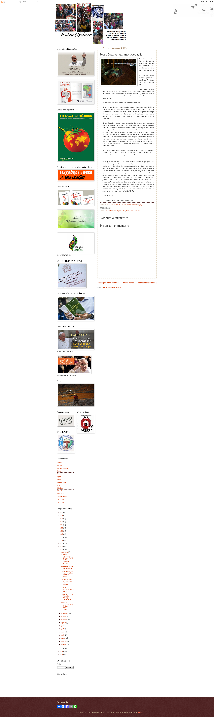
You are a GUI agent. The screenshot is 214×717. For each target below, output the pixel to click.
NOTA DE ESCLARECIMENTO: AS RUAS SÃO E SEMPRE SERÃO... (67, 559)
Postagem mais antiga (147, 283)
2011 (61, 654)
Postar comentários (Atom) (112, 287)
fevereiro (64, 641)
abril (63, 635)
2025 (61, 515)
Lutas (123, 211)
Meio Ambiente (62, 491)
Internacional (61, 482)
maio (63, 632)
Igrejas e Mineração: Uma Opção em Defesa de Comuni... (67, 606)
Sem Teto (137, 211)
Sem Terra (129, 211)
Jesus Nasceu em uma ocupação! (67, 567)
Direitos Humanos (110, 211)
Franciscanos (61, 474)
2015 (61, 546)
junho (63, 629)
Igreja (119, 211)
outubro (64, 616)
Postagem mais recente (108, 283)
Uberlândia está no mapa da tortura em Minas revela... (67, 573)
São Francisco (62, 496)
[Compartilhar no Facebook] (107, 208)
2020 (61, 531)
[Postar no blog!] (103, 208)
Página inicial (128, 283)
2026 (61, 512)
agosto (63, 623)
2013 (61, 648)
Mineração (60, 494)
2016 (61, 543)
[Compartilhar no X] (105, 208)
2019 (61, 534)
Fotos (59, 471)
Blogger (140, 712)
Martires (60, 488)
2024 (61, 519)
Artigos (59, 462)
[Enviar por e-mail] (101, 208)
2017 (61, 540)
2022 (61, 525)
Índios (59, 479)
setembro (64, 619)
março (63, 638)
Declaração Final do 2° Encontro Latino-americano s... (66, 582)
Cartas (59, 465)
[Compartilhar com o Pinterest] (109, 208)
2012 (61, 651)
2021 (61, 528)
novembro (64, 613)
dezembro (64, 552)
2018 (61, 537)
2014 (61, 549)
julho (63, 626)
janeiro (63, 644)
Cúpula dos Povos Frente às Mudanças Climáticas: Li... (67, 596)
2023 (61, 522)
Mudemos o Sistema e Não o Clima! (67, 589)
